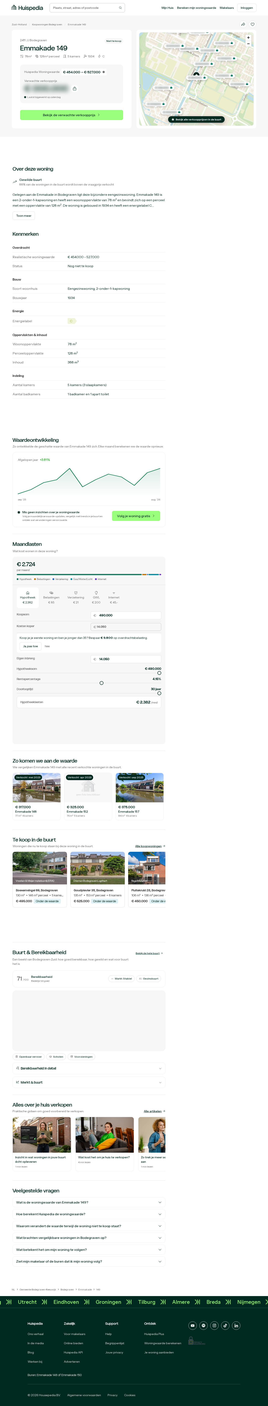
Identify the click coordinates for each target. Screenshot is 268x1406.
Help (108, 1334)
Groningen (125, 1302)
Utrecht (43, 1302)
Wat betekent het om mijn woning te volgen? (51, 1249)
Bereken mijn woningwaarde (196, 8)
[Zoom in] (248, 38)
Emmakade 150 (71, 1375)
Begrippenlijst (114, 1343)
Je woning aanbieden (159, 1352)
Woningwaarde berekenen (162, 1343)
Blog (31, 1352)
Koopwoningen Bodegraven (47, 24)
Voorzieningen (83, 1056)
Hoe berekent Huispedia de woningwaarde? (50, 1214)
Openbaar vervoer (30, 1056)
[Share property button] (243, 24)
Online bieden (73, 1343)
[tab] (28, 597)
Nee (47, 646)
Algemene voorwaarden (84, 1395)
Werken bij (35, 1361)
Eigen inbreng (26, 658)
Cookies (129, 1395)
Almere (197, 1302)
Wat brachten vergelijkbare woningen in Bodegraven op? (61, 1238)
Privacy (112, 1395)
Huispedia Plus (154, 1334)
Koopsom (23, 614)
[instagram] (214, 1325)
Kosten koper (25, 626)
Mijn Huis (168, 8)
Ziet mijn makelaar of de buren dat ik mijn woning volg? (59, 1261)
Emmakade (74, 24)
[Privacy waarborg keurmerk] (196, 1340)
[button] (197, 77)
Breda (230, 1302)
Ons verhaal (36, 1334)
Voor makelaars (74, 1334)
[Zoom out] (248, 44)
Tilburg (163, 1302)
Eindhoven (82, 1302)
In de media (36, 1343)
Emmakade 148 (47, 1375)
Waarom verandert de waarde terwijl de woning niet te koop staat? (68, 1226)
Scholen (58, 1056)
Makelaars (227, 8)
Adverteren (72, 1361)
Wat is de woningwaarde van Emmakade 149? (52, 1202)
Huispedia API (73, 1352)
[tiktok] (225, 1325)
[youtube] (192, 1325)
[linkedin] (236, 1325)
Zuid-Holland (19, 24)
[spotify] (203, 1325)
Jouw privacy (114, 1352)
